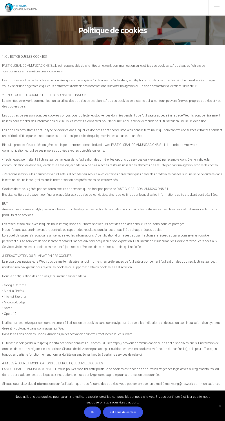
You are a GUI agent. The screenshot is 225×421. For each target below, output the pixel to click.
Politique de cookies (123, 412)
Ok (92, 412)
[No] (219, 406)
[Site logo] (21, 7)
